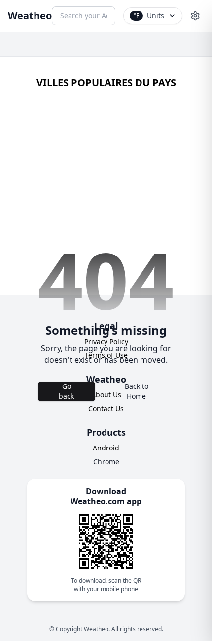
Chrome (106, 461)
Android (106, 447)
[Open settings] (195, 16)
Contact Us (106, 408)
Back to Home (136, 391)
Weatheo (30, 15)
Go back (66, 391)
